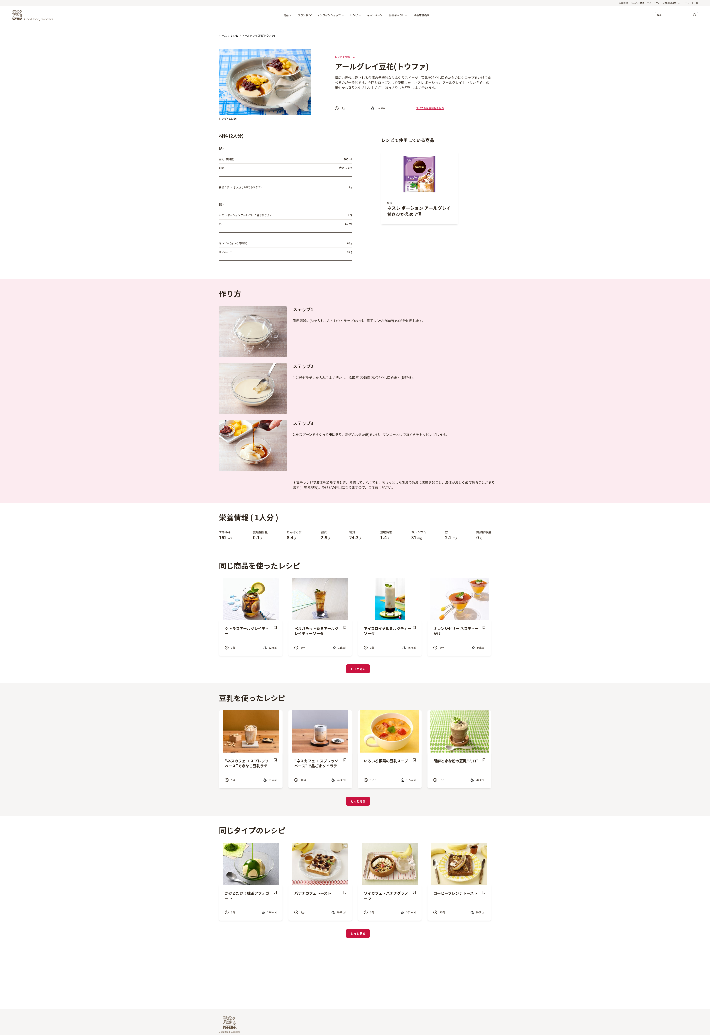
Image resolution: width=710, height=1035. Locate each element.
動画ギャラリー (398, 15)
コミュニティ (653, 3)
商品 (286, 15)
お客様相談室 (669, 3)
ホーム (223, 35)
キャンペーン (374, 15)
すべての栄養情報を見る (430, 108)
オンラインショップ (329, 15)
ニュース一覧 (691, 3)
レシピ (354, 15)
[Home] (33, 15)
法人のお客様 (637, 3)
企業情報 (623, 3)
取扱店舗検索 (421, 15)
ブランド (303, 15)
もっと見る (358, 669)
